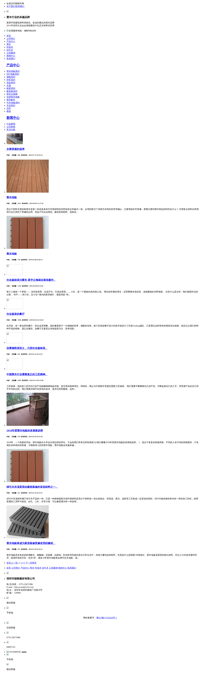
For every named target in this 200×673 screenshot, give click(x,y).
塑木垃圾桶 (12, 94)
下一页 (29, 563)
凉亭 (9, 108)
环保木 (10, 47)
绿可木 (10, 50)
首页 (9, 36)
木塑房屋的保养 (16, 149)
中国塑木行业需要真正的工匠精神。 (27, 374)
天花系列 (11, 105)
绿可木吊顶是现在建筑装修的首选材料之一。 (32, 486)
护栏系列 (11, 80)
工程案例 (11, 53)
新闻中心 (11, 56)
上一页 (14, 563)
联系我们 (20, 6)
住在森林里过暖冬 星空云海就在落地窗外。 (31, 279)
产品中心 (11, 41)
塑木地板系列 (13, 71)
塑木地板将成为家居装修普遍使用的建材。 (31, 543)
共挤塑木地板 (13, 97)
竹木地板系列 (13, 102)
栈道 (9, 111)
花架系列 (11, 82)
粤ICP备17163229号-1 (106, 618)
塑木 (9, 44)
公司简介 (11, 38)
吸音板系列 (12, 91)
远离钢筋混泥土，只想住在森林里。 (27, 348)
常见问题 (11, 129)
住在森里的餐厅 (16, 313)
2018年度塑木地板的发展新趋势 (25, 430)
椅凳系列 (11, 88)
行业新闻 (11, 124)
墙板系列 (11, 77)
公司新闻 (11, 127)
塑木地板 (12, 197)
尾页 (34, 563)
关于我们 (11, 6)
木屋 (9, 85)
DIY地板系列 (13, 74)
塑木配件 (11, 100)
